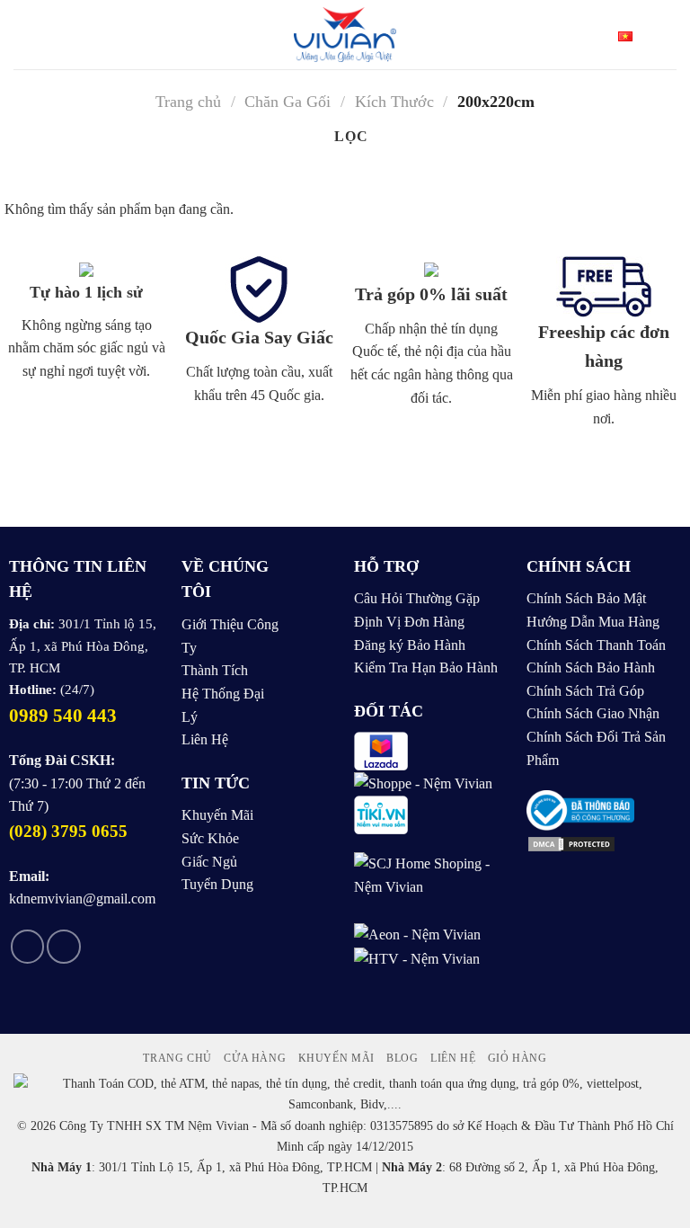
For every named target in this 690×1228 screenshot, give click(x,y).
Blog (402, 1058)
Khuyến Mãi (217, 815)
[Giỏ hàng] (668, 35)
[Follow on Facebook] (27, 947)
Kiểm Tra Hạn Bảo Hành (426, 667)
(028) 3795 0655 (68, 831)
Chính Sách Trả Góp (585, 691)
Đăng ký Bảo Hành (409, 645)
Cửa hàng (255, 1058)
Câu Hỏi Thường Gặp (417, 598)
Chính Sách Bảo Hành (590, 667)
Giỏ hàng (517, 1058)
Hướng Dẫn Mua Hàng (592, 621)
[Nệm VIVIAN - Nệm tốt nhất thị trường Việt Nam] (345, 34)
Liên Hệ (204, 739)
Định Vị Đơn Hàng (409, 621)
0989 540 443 (63, 715)
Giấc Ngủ (209, 861)
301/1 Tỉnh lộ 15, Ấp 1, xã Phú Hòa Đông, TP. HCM (82, 645)
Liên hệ (452, 1058)
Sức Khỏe (210, 838)
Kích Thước (394, 102)
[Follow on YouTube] (63, 947)
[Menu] (24, 35)
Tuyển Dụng (217, 884)
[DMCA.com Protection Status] (571, 842)
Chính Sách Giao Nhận (592, 713)
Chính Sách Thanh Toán (596, 645)
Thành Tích (214, 670)
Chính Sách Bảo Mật (586, 598)
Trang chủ (188, 102)
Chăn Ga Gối (287, 102)
